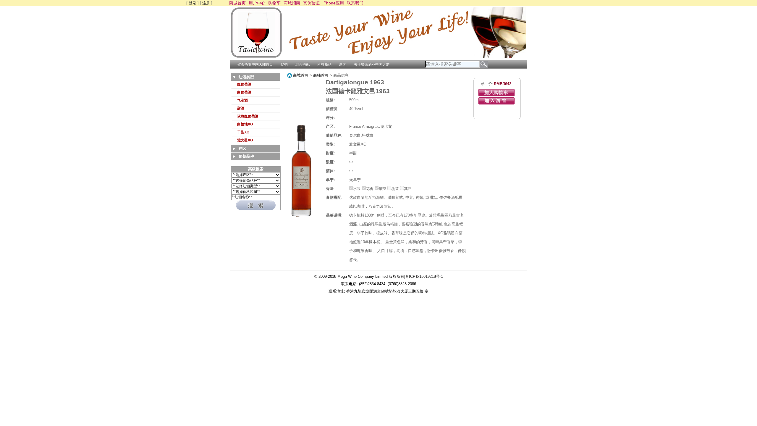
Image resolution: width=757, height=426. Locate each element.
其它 (408, 188)
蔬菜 (395, 188)
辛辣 (382, 188)
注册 (206, 3)
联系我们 (355, 3)
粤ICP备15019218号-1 (424, 276)
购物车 (274, 3)
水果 (357, 188)
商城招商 (292, 3)
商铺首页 (321, 75)
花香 (369, 188)
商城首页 (237, 3)
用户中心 (257, 3)
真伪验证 (311, 3)
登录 (192, 3)
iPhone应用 (333, 3)
